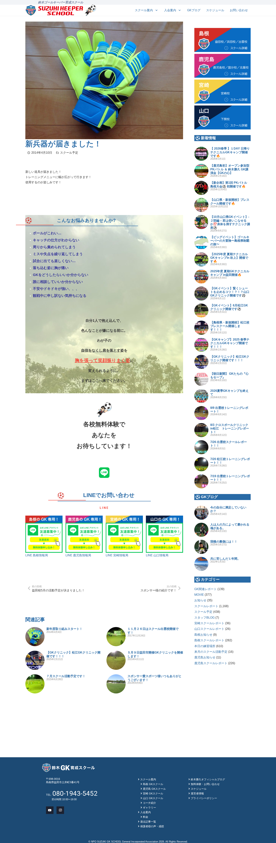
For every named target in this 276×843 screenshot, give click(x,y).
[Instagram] (60, 810)
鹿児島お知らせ (204, 657)
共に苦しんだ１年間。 (225, 558)
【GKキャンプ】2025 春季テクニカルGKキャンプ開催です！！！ (229, 343)
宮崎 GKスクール (153, 793)
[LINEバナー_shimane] (44, 534)
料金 (145, 816)
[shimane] (222, 40)
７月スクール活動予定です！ (65, 676)
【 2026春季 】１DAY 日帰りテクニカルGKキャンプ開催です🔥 (230, 152)
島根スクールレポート (209, 640)
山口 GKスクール (153, 798)
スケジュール (199, 788)
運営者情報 (197, 793)
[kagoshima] (222, 66)
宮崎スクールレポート (209, 623)
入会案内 (145, 812)
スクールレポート (206, 606)
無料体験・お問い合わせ (205, 784)
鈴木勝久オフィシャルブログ (208, 779)
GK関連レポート (205, 589)
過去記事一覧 (148, 821)
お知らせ (200, 600)
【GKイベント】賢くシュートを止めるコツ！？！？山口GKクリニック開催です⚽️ (229, 292)
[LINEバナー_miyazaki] (124, 534)
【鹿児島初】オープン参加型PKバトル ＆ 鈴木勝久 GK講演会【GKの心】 (229, 169)
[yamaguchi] (222, 117)
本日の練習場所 (204, 646)
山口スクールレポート (209, 628)
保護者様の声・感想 (152, 826)
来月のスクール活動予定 (210, 651)
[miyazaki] (222, 92)
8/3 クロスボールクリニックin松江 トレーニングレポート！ (229, 428)
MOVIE (199, 594)
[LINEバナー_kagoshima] (84, 534)
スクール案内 (148, 779)
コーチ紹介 (149, 802)
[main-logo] (54, 10)
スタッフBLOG (204, 617)
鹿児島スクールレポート (210, 663)
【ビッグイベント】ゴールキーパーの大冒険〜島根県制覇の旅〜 (229, 240)
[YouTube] (50, 810)
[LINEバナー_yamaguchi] (164, 534)
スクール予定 (69, 152)
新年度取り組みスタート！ (64, 628)
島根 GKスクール (153, 784)
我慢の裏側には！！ (223, 541)
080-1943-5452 (74, 793)
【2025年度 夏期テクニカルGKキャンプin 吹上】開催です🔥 (229, 258)
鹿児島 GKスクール (154, 788)
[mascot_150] (90, 10)
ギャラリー (149, 807)
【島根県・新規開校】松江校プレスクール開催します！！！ (229, 326)
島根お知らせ (203, 634)
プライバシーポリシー (204, 798)
